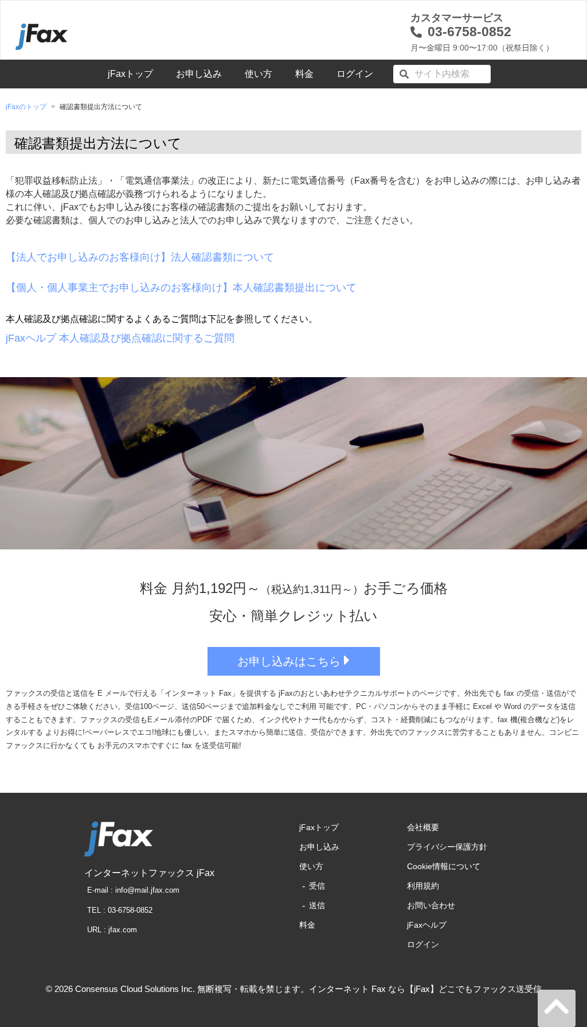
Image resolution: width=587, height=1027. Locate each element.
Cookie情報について (443, 866)
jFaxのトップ (26, 107)
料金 (304, 74)
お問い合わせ (431, 905)
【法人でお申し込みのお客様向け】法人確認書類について (140, 257)
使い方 (258, 74)
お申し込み (199, 74)
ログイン (354, 74)
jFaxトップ (130, 74)
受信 (317, 885)
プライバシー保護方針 (447, 846)
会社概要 (423, 827)
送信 (317, 905)
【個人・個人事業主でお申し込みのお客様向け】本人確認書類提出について (181, 287)
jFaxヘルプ (427, 924)
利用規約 (423, 885)
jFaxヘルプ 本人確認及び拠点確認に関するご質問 (120, 338)
